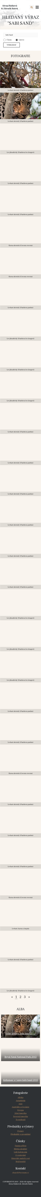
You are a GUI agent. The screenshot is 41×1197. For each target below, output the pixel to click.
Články (9, 40)
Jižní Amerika (20, 1113)
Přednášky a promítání (20, 1134)
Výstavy (20, 1131)
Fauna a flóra (20, 1145)
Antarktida (20, 1100)
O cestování (20, 1155)
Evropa (20, 1110)
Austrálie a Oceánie (20, 1107)
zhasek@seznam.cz (20, 1172)
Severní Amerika (20, 1116)
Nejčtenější (20, 1161)
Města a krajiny (20, 1149)
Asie (21, 1104)
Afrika (20, 1097)
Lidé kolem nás (20, 1152)
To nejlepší (20, 1119)
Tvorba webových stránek (21, 1188)
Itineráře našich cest (20, 1158)
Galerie (21, 40)
